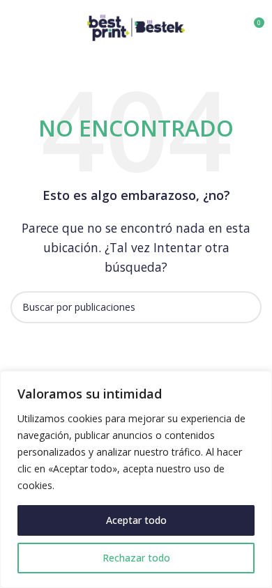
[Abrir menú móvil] (16, 28)
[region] (136, 479)
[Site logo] (136, 26)
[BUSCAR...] (245, 307)
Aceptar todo (136, 520)
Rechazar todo (136, 557)
